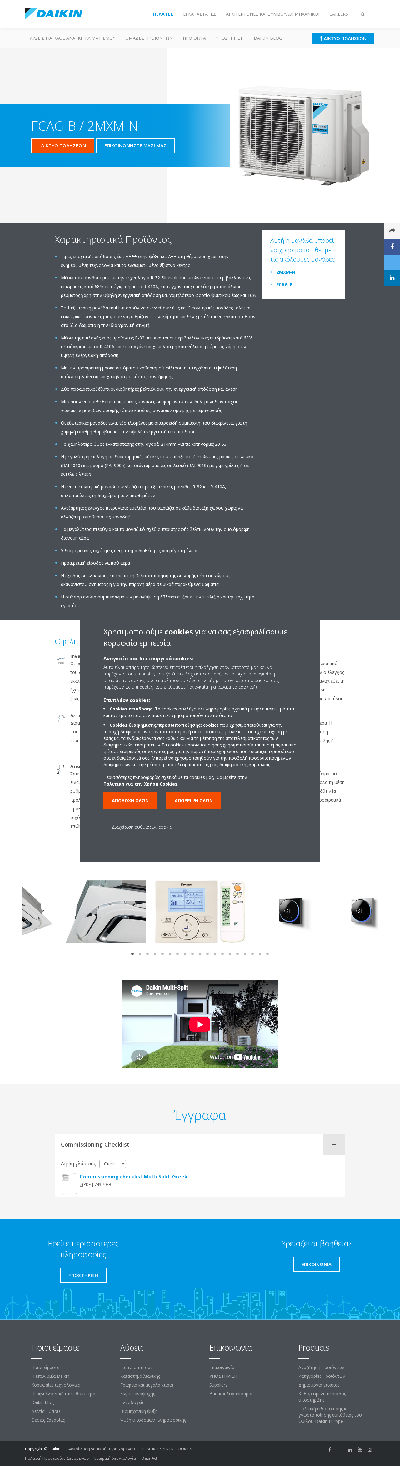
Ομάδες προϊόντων (149, 38)
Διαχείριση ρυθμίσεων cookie (142, 827)
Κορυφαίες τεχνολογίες (55, 1385)
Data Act (149, 1458)
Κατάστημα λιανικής (140, 1376)
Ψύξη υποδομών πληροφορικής (153, 1420)
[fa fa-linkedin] (350, 1449)
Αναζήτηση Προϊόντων (321, 1367)
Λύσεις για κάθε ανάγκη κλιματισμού (72, 38)
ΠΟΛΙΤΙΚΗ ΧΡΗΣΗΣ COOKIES (166, 1449)
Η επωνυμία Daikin (50, 1376)
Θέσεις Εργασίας (48, 1420)
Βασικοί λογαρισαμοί (230, 1394)
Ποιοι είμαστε (45, 1367)
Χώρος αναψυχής (137, 1394)
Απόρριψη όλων (194, 800)
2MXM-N (286, 272)
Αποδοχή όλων (130, 800)
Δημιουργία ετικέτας (318, 1385)
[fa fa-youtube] (360, 1449)
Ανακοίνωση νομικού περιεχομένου (100, 1449)
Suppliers (218, 1385)
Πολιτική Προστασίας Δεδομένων (57, 1458)
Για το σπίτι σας (136, 1367)
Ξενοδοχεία (132, 1402)
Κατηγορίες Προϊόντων (321, 1376)
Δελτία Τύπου (45, 1411)
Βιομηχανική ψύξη (139, 1411)
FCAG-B (284, 285)
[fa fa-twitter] (340, 1449)
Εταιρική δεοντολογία (115, 1458)
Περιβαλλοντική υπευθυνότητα (63, 1394)
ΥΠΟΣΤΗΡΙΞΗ (230, 38)
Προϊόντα (194, 38)
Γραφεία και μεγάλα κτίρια (146, 1385)
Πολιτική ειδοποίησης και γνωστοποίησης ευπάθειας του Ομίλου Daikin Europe (330, 1415)
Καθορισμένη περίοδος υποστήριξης (322, 1397)
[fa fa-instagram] (370, 1449)
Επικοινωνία (221, 1367)
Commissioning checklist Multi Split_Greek (134, 1176)
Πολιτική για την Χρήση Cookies (140, 784)
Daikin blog (268, 38)
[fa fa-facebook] (330, 1449)
